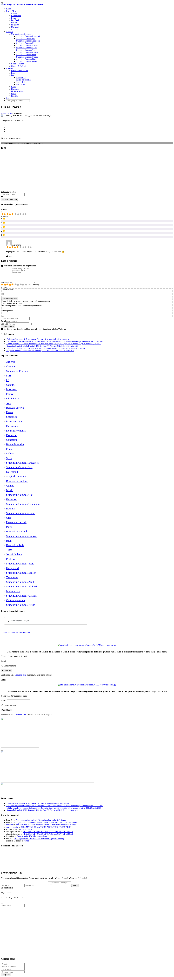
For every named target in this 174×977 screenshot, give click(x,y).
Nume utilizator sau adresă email (14, 656)
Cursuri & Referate (18, 66)
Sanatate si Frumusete (18, 371)
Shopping (15, 25)
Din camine (12, 426)
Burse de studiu (17, 64)
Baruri (13, 18)
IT (7, 380)
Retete (13, 87)
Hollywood (12, 568)
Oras (8, 517)
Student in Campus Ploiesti (27, 61)
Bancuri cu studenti (17, 481)
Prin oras (14, 96)
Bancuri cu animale (17, 531)
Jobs (8, 403)
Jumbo (26, 841)
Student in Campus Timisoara (28, 41)
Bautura (10, 508)
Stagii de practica (16, 476)
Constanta (11, 439)
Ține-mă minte (10, 666)
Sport (9, 458)
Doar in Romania (16, 430)
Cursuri (10, 384)
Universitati (16, 27)
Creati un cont (20, 675)
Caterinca (11, 416)
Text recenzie (6, 282)
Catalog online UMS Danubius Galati (32, 836)
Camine (14, 29)
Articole (9, 68)
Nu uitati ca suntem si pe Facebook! (15, 632)
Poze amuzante (14, 421)
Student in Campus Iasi (25, 38)
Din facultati (13, 398)
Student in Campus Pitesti (26, 59)
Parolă (3, 661)
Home (8, 9)
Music (9, 490)
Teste (9, 549)
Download (12, 471)
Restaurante (16, 16)
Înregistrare (6, 975)
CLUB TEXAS (26, 829)
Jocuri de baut (22, 82)
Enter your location (8, 192)
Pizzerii (14, 22)
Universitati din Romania (21, 34)
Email (3, 321)
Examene (11, 435)
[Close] (3, 316)
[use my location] (87, 197)
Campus (9, 32)
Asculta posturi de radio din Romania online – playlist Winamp (41, 820)
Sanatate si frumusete (19, 71)
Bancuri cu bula (15, 545)
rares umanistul (12, 827)
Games (10, 485)
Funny (13, 73)
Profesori (11, 559)
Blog (9, 540)
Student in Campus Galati (26, 48)
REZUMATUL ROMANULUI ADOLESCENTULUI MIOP (46, 827)
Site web (4, 324)
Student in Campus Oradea (27, 57)
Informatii (11, 389)
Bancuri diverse (15, 407)
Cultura (10, 453)
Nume (3, 318)
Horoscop (15, 89)
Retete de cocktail (23, 80)
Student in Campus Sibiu (26, 54)
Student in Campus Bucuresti (28, 36)
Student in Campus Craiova (27, 45)
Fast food (15, 20)
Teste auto (12, 577)
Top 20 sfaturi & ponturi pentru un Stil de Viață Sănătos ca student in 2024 (45, 825)
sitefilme (9, 825)
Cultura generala (15, 600)
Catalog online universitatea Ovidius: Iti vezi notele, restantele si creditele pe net (45, 822)
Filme (13, 93)
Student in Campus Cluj (26, 43)
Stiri (8, 375)
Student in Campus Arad (26, 50)
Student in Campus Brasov (27, 52)
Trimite (74, 885)
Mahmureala (21, 84)
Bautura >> (20, 77)
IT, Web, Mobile (17, 91)
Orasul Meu (11, 11)
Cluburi (14, 13)
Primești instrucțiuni (9, 199)
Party (13, 75)
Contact (9, 98)
